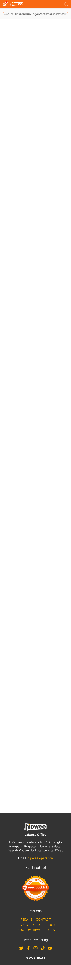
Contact (43, 919)
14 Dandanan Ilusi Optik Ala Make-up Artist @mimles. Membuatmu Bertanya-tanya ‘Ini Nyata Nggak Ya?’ (35, 200)
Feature (8, 14)
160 (35, 770)
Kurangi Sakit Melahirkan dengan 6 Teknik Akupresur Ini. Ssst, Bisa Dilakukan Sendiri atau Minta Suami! (34, 413)
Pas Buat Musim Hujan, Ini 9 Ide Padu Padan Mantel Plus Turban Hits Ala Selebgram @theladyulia (35, 472)
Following (18, 67)
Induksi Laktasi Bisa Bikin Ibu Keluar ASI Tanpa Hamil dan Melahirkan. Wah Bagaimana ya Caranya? (35, 668)
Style (25, 189)
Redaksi (26, 919)
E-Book (49, 925)
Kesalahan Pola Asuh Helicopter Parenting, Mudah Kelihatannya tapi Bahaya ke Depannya (34, 604)
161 (35, 778)
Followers (19, 62)
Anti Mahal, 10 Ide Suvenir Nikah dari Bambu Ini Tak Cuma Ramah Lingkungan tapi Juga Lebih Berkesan (35, 532)
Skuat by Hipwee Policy (36, 930)
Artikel (12, 75)
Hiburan (19, 14)
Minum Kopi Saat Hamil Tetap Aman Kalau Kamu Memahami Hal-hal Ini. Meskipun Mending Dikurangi (34, 267)
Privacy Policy (28, 925)
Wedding (27, 124)
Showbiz (58, 14)
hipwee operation (40, 858)
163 (35, 792)
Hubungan (32, 14)
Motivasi (46, 14)
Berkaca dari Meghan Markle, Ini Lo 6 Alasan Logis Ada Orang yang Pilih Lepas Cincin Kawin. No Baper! (35, 337)
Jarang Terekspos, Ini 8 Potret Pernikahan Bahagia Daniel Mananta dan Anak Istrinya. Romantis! (34, 728)
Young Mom (30, 256)
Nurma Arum (12, 124)
